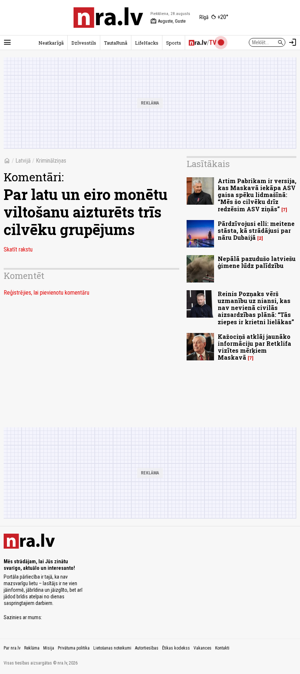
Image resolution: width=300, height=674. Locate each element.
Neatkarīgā (51, 43)
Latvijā (23, 160)
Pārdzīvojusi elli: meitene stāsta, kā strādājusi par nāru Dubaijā (256, 230)
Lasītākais (208, 164)
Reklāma (32, 648)
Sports (173, 43)
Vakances (202, 648)
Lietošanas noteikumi (112, 648)
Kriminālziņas (51, 160)
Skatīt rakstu (18, 249)
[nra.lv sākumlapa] (108, 17)
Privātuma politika (74, 648)
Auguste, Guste (167, 21)
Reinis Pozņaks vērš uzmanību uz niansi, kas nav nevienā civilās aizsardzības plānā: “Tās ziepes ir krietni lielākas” (256, 308)
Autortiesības (146, 648)
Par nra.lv (12, 648)
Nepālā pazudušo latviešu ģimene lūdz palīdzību (257, 262)
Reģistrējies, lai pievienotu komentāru (46, 292)
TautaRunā (115, 43)
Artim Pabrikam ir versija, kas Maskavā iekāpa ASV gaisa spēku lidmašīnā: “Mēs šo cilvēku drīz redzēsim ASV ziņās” (257, 195)
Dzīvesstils (83, 43)
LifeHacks (146, 43)
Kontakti (222, 648)
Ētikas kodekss (176, 648)
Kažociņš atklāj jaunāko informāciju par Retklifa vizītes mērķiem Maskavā (254, 347)
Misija (48, 648)
